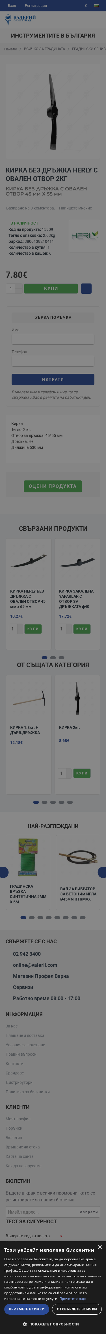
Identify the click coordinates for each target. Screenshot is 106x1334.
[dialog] (53, 1287)
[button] (53, 1324)
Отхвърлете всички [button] (77, 1309)
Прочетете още (72, 1298)
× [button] (100, 1247)
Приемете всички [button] (27, 1309)
